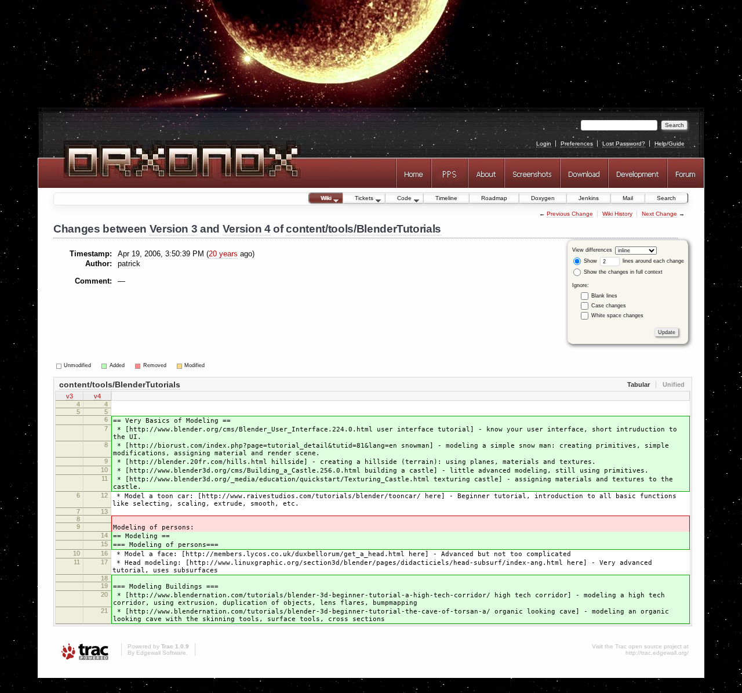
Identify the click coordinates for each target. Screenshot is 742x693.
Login (543, 143)
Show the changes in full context (622, 272)
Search (666, 198)
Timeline (446, 198)
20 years (223, 253)
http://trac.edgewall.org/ (657, 653)
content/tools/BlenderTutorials (363, 229)
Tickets (358, 199)
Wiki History (617, 214)
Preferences (577, 143)
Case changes (608, 305)
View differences (592, 250)
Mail (628, 198)
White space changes (617, 315)
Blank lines (604, 295)
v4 (97, 396)
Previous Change (570, 214)
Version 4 (247, 229)
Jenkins (589, 198)
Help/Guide (669, 143)
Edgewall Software (161, 653)
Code (398, 199)
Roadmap (494, 198)
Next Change (659, 214)
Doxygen (543, 198)
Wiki (320, 199)
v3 (69, 396)
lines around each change (652, 261)
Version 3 (174, 229)
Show (589, 261)
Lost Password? (623, 143)
